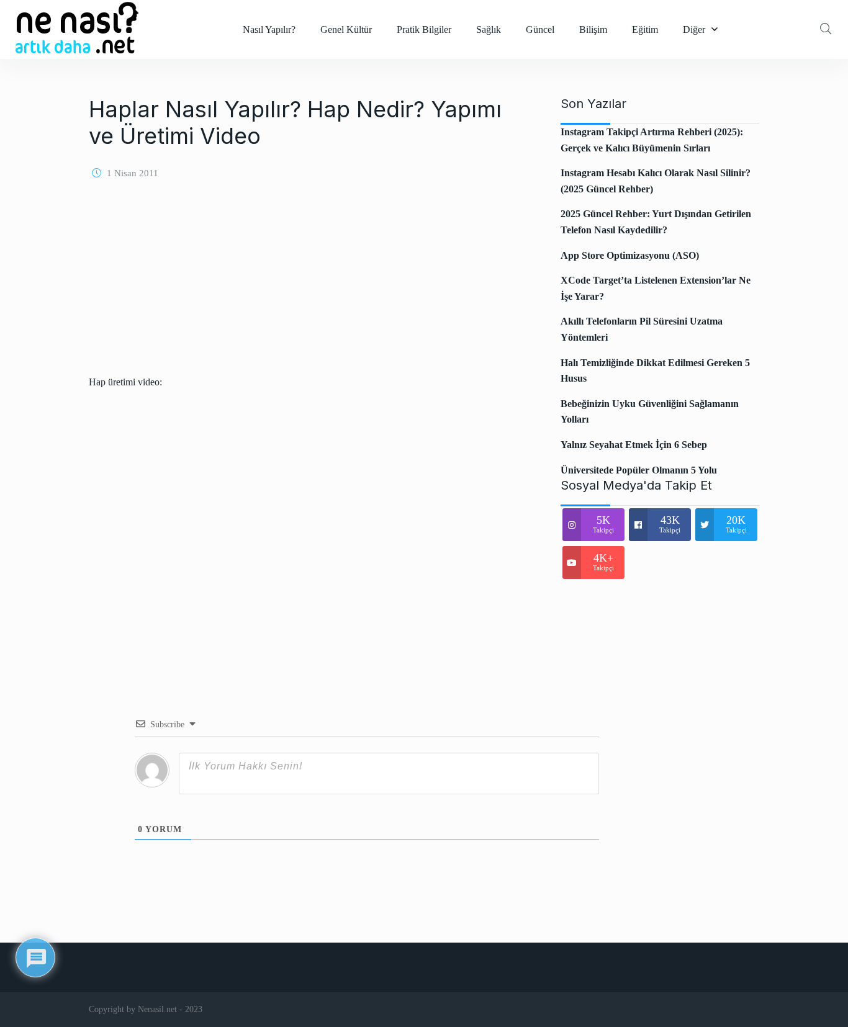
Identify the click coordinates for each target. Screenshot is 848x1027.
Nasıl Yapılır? (269, 29)
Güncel (540, 29)
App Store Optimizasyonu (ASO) (630, 255)
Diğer (694, 29)
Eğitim (645, 29)
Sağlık (488, 29)
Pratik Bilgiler (424, 29)
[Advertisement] (309, 287)
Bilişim (593, 29)
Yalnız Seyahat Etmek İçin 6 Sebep (634, 444)
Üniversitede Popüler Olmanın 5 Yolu (639, 470)
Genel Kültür (346, 29)
